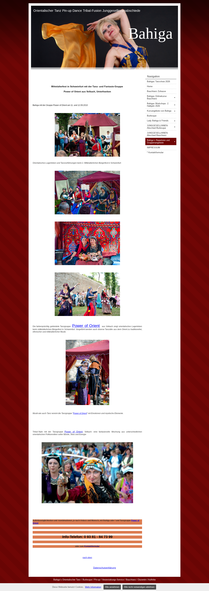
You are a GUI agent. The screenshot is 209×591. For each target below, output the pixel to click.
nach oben (87, 557)
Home (150, 86)
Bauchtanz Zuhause (156, 91)
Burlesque (151, 116)
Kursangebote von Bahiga (161, 111)
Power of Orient (80, 413)
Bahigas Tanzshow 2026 (158, 81)
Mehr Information (93, 587)
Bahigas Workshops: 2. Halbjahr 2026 (161, 104)
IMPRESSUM (153, 147)
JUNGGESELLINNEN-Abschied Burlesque (161, 126)
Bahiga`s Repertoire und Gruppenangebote (161, 141)
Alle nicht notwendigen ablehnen (139, 587)
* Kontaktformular (155, 152)
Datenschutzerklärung (104, 567)
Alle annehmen (112, 587)
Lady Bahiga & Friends (161, 120)
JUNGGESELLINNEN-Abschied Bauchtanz (157, 134)
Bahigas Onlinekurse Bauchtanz (161, 97)
